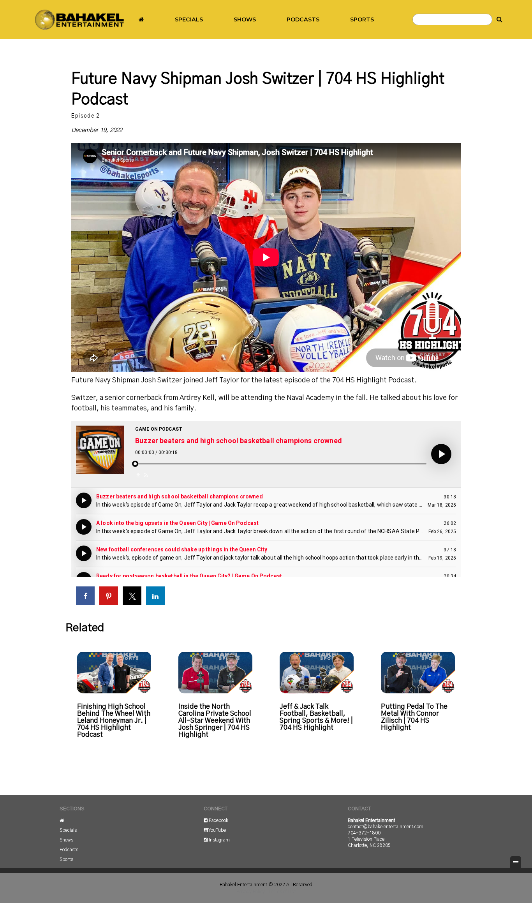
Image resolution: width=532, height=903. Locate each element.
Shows (245, 19)
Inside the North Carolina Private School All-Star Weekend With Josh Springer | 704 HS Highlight (214, 720)
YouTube (217, 830)
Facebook (218, 820)
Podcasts (303, 19)
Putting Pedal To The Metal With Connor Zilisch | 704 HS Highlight (414, 717)
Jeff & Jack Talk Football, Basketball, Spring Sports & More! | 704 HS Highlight (316, 717)
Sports (362, 19)
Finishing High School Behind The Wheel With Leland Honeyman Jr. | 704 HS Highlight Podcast (113, 720)
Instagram (219, 840)
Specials (189, 19)
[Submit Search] (500, 19)
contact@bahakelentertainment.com (385, 826)
